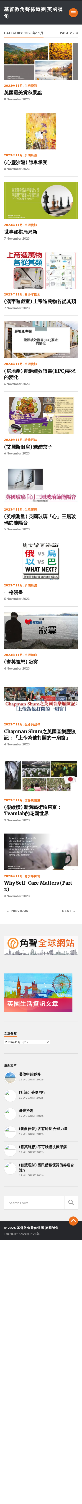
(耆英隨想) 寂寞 (21, 662)
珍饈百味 (31, 440)
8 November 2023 (17, 99)
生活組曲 (31, 655)
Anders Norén (29, 1233)
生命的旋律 (33, 724)
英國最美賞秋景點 (23, 92)
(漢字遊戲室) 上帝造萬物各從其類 (40, 301)
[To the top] (73, 1221)
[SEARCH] (71, 1203)
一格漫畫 (13, 592)
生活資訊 (31, 85)
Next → (69, 911)
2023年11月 (13, 85)
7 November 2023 (17, 238)
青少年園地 (33, 294)
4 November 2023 (17, 668)
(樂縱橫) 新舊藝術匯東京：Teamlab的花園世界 (33, 810)
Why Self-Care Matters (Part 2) (38, 886)
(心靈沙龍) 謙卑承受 (26, 162)
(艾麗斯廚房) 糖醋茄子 (28, 447)
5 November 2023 (17, 529)
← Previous (17, 911)
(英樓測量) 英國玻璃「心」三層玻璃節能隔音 (40, 519)
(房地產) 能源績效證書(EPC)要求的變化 (40, 374)
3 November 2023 (17, 820)
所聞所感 (31, 155)
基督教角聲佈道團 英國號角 (38, 1228)
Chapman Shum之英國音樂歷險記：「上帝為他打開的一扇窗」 (40, 734)
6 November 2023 (17, 384)
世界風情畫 (33, 800)
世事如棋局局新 (20, 232)
